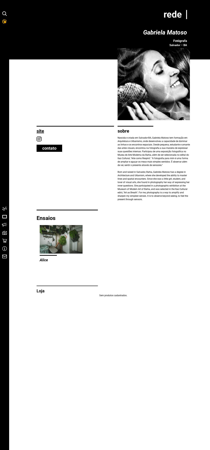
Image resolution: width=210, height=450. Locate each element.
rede (173, 14)
